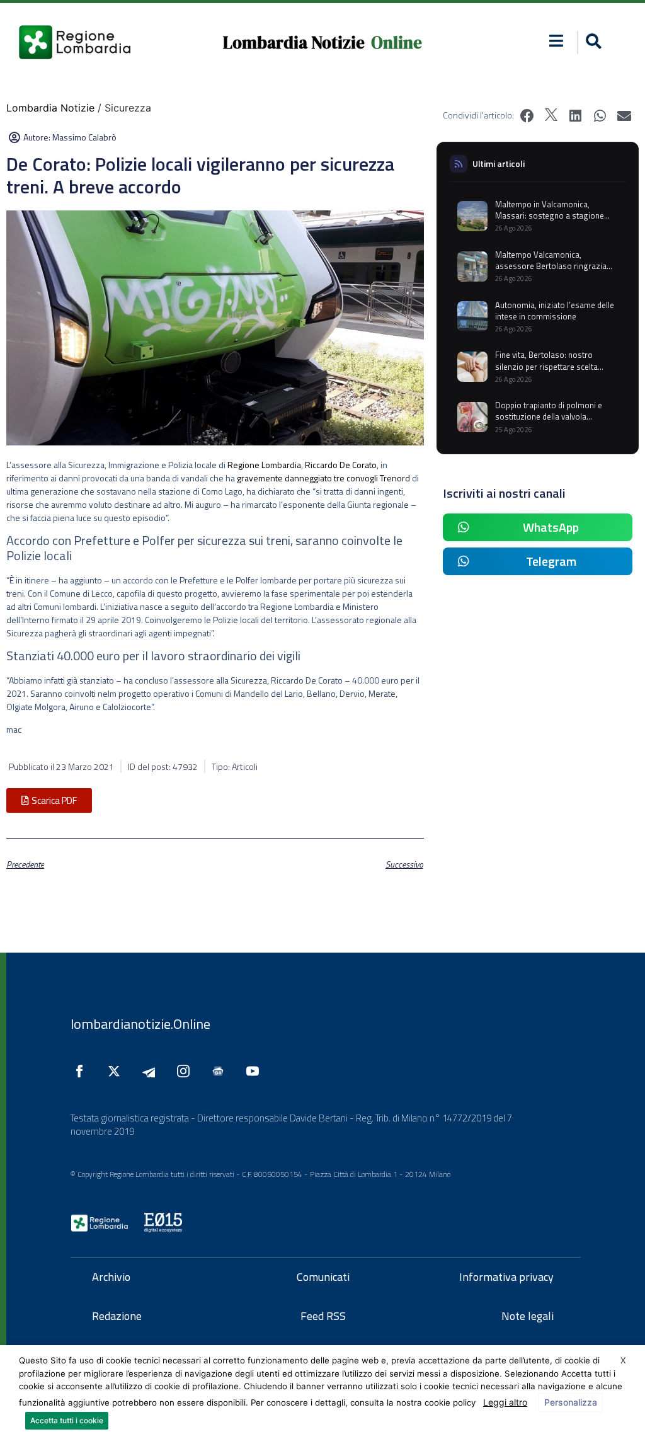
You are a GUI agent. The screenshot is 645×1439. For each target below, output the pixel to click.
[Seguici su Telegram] (151, 1071)
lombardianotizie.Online (140, 1024)
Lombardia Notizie (294, 42)
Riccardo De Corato (341, 464)
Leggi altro (505, 1402)
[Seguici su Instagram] (186, 1071)
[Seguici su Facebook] (82, 1071)
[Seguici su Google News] (221, 1071)
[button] (556, 41)
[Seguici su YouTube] (255, 1071)
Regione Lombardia (264, 464)
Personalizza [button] (570, 1402)
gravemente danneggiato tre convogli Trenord (323, 477)
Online (396, 42)
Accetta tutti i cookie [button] (66, 1420)
